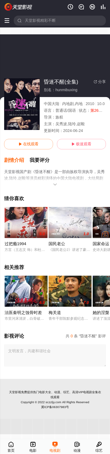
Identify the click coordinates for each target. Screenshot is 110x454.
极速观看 (81, 144)
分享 (100, 82)
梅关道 (55, 312)
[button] (17, 160)
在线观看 (29, 144)
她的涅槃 (101, 312)
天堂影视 (15, 392)
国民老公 (57, 243)
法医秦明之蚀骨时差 (23, 312)
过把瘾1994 (15, 243)
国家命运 (101, 243)
